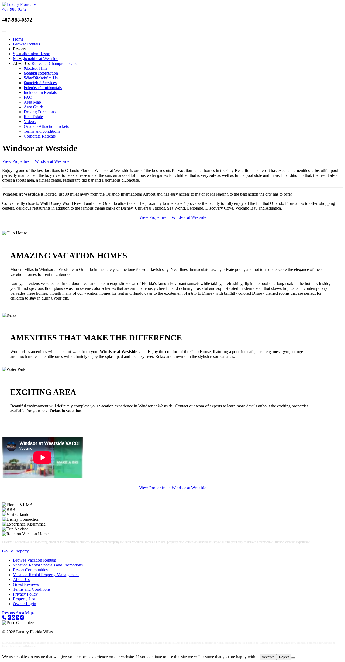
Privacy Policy (25, 594)
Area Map (32, 102)
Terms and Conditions (31, 589)
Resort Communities (30, 570)
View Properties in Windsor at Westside (35, 161)
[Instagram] (22, 617)
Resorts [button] (19, 49)
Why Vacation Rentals (43, 87)
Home (18, 39)
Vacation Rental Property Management (46, 574)
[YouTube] (17, 617)
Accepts (268, 657)
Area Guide (34, 107)
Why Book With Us (41, 78)
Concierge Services (40, 82)
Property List (24, 599)
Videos (30, 121)
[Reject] (293, 658)
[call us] (4, 617)
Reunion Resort (37, 53)
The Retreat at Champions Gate (50, 63)
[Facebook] (13, 617)
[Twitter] (9, 617)
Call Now (44, 20)
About (29, 68)
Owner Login (24, 603)
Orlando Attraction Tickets (46, 126)
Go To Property (15, 551)
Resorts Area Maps (18, 613)
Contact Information (41, 73)
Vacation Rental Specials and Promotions (48, 565)
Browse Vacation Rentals (34, 560)
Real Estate (33, 116)
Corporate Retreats (40, 136)
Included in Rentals (40, 92)
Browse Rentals (26, 44)
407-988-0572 (14, 9)
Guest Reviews (26, 584)
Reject (284, 657)
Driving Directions (40, 112)
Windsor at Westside (41, 58)
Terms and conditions (42, 131)
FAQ (28, 97)
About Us (21, 579)
